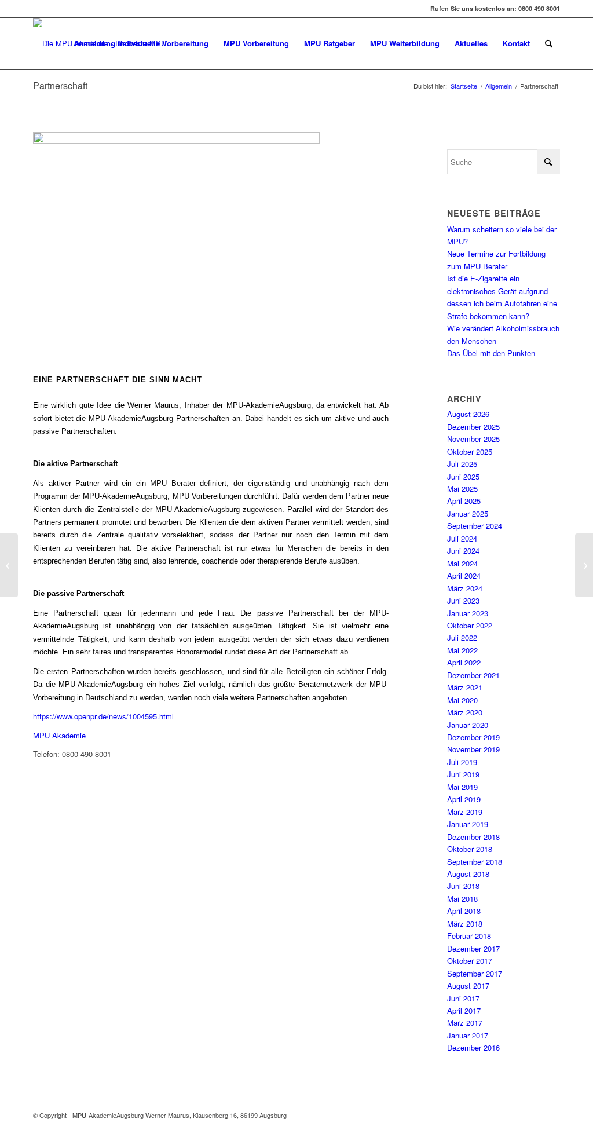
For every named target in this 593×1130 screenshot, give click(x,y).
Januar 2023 (467, 613)
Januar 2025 (467, 513)
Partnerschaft (60, 85)
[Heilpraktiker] (584, 565)
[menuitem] (141, 43)
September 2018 (474, 861)
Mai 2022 (462, 650)
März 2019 (464, 811)
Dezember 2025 (473, 426)
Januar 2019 (467, 823)
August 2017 (468, 985)
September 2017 (474, 973)
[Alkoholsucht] (9, 565)
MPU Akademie (59, 735)
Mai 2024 (462, 563)
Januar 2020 (467, 724)
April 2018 (464, 910)
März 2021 (464, 687)
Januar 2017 (467, 1035)
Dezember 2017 (473, 948)
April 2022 (464, 662)
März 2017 (464, 1022)
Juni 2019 (463, 774)
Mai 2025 (462, 488)
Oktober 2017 (469, 960)
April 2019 (464, 798)
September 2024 (474, 525)
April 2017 (464, 1010)
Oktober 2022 (469, 625)
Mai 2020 (462, 699)
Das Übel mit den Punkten (491, 353)
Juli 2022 (462, 637)
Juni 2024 (463, 550)
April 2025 (464, 500)
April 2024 (464, 575)
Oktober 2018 (469, 848)
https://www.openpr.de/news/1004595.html (103, 716)
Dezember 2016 (473, 1047)
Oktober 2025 (469, 451)
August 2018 (468, 873)
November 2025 (473, 438)
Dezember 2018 (473, 836)
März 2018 (464, 923)
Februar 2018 (469, 935)
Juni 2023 (463, 600)
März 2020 (464, 712)
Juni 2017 (463, 998)
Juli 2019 (462, 761)
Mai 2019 (462, 786)
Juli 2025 (462, 463)
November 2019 (473, 749)
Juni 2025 (463, 476)
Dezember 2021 (473, 675)
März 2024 (464, 588)
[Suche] (548, 43)
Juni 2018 (463, 885)
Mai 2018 (462, 898)
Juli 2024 (462, 538)
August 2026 (468, 413)
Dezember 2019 (473, 737)
